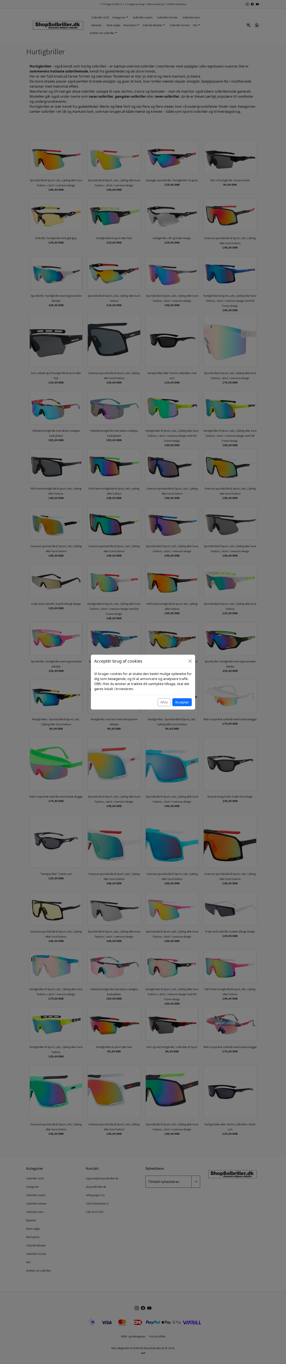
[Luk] (190, 661)
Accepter (182, 702)
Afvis (164, 702)
